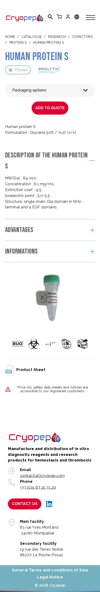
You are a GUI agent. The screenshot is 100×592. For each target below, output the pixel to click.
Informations (21, 251)
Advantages (19, 230)
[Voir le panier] (59, 16)
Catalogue (31, 37)
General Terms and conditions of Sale (50, 570)
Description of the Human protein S (46, 161)
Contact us (24, 503)
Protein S (18, 42)
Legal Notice (50, 577)
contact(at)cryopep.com (42, 475)
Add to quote (50, 108)
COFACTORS (82, 37)
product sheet (31, 369)
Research (57, 37)
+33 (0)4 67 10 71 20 (38, 487)
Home (10, 37)
